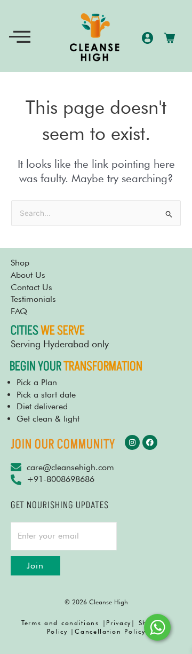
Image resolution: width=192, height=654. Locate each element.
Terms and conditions (60, 623)
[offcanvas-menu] (19, 37)
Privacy (118, 623)
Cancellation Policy (110, 631)
